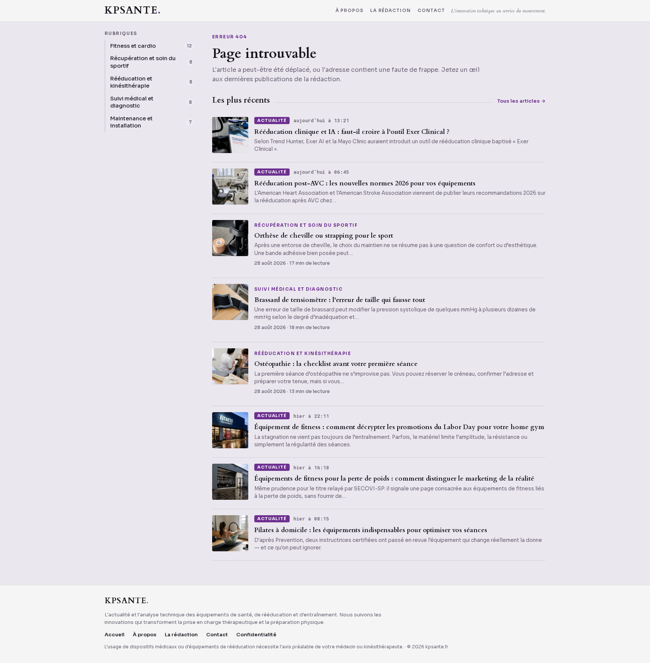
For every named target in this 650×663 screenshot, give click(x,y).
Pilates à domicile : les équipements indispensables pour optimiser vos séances (370, 530)
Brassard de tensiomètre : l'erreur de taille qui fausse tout (339, 300)
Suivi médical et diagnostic (298, 289)
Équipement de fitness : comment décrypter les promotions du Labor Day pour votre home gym (399, 427)
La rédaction (390, 11)
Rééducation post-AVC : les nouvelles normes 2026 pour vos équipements (364, 183)
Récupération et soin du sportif (306, 225)
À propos (349, 11)
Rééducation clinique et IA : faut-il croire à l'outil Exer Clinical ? (352, 131)
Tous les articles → (521, 101)
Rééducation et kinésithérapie (302, 354)
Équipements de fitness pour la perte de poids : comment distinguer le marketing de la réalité (394, 478)
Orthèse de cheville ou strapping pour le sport (323, 235)
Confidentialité (256, 634)
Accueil (115, 634)
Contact (431, 11)
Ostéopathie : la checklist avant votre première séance (336, 364)
